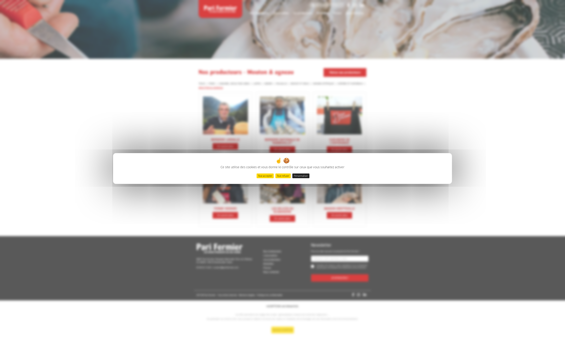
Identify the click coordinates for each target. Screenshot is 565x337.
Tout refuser (283, 175)
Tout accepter (265, 175)
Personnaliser (301, 175)
